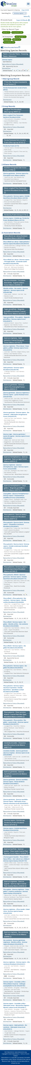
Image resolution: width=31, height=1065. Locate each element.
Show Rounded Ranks (11, 47)
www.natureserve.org (21, 1052)
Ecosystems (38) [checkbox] (17, 32)
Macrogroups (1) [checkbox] (20, 37)
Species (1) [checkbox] (6, 32)
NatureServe (15, 1054)
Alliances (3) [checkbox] (16, 39)
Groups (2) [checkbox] (7, 39)
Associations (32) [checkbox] (9, 42)
